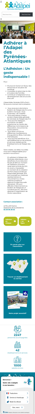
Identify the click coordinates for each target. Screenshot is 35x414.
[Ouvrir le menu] (1, 19)
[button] (11, 221)
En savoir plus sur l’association (17, 245)
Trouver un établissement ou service (17, 278)
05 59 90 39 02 (9, 209)
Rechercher (26, 14)
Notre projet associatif (17, 313)
